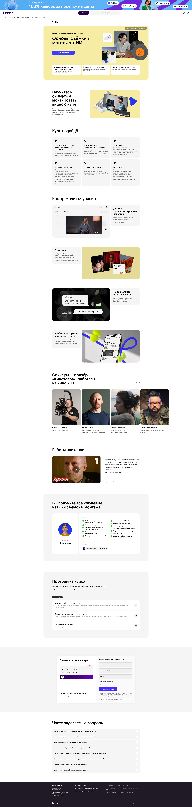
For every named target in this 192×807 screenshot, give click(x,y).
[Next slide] (138, 383)
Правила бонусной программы (83, 791)
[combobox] (102, 671)
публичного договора (117, 699)
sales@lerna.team (57, 789)
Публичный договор (80, 785)
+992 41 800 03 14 (57, 785)
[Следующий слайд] (113, 482)
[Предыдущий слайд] (106, 482)
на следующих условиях (118, 696)
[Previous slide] (133, 383)
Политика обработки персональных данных (87, 788)
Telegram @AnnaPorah (58, 793)
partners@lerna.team (58, 795)
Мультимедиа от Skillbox (23, 17)
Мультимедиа (12, 17)
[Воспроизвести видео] (76, 469)
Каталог (5, 17)
